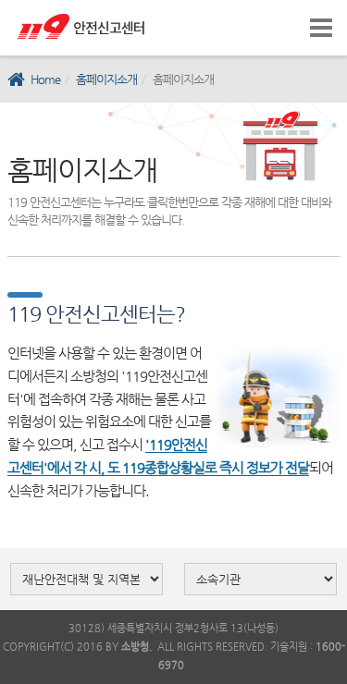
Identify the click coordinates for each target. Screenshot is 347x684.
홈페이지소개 (106, 79)
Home (45, 79)
